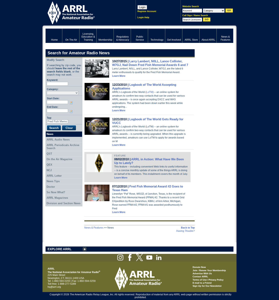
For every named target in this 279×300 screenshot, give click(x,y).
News (50, 134)
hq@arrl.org (54, 287)
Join (195, 270)
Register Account (146, 11)
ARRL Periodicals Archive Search (63, 147)
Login (142, 7)
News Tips (53, 181)
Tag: (49, 117)
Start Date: (53, 98)
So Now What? (56, 192)
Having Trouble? (185, 231)
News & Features (93, 227)
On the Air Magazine (59, 159)
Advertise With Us (202, 273)
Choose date (71, 102)
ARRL (85, 12)
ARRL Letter (54, 175)
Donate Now (199, 267)
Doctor (51, 186)
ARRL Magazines (57, 197)
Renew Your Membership (212, 270)
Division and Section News (63, 203)
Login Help (143, 17)
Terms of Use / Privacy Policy (208, 280)
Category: (52, 89)
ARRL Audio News (58, 139)
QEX (49, 164)
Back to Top (188, 227)
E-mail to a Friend (202, 283)
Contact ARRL (200, 276)
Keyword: (52, 80)
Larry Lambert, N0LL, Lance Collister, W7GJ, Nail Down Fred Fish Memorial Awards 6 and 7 (150, 63)
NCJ (49, 170)
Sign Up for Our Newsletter (207, 286)
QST (49, 153)
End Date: (52, 107)
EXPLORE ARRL (59, 249)
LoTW (149, 92)
